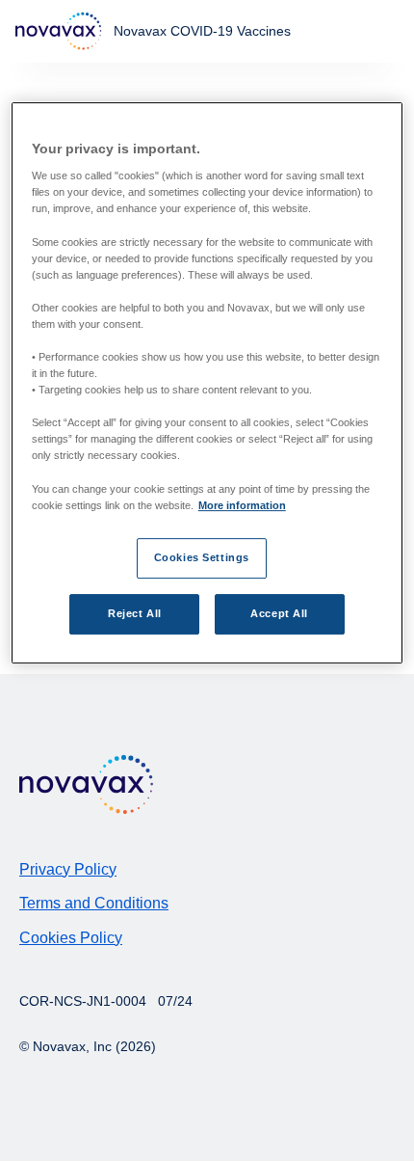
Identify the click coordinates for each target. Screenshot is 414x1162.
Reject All (135, 613)
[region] (207, 382)
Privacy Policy (67, 869)
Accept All (279, 613)
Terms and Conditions (93, 903)
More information (242, 505)
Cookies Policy (70, 938)
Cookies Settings (201, 557)
